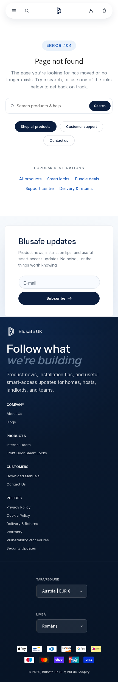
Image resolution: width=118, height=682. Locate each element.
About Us (14, 413)
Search (100, 106)
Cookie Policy (18, 515)
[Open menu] (14, 10)
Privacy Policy (18, 507)
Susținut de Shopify (74, 672)
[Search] (27, 10)
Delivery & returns (76, 188)
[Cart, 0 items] (104, 10)
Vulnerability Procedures (28, 540)
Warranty (14, 532)
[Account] (91, 10)
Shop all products (35, 126)
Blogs (11, 422)
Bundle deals (87, 178)
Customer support (81, 126)
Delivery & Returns (22, 523)
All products (30, 178)
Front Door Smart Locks (27, 453)
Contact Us (16, 484)
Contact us (59, 140)
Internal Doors (19, 445)
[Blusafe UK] (59, 10)
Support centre (40, 188)
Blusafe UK (50, 672)
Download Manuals (23, 476)
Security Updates (21, 548)
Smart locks (58, 178)
